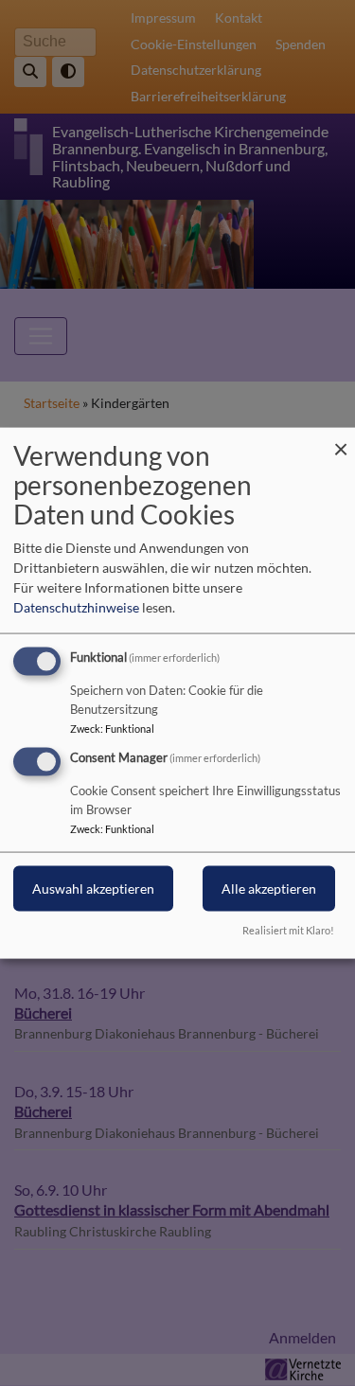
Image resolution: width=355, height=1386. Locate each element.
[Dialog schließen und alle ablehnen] (341, 440)
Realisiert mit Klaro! (288, 929)
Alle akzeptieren (269, 888)
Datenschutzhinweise (76, 607)
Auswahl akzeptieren (93, 888)
